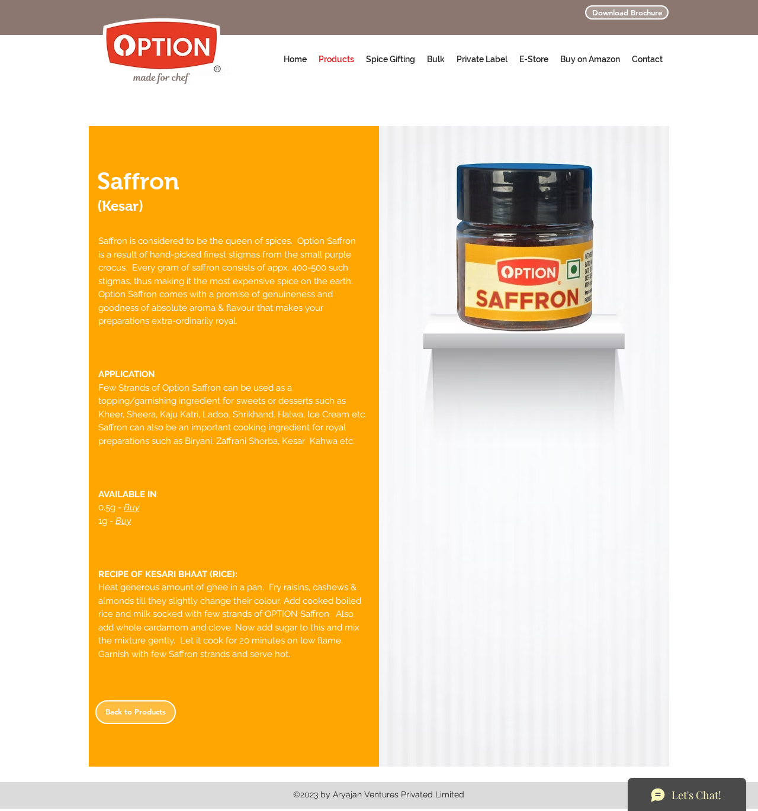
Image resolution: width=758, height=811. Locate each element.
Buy (131, 507)
